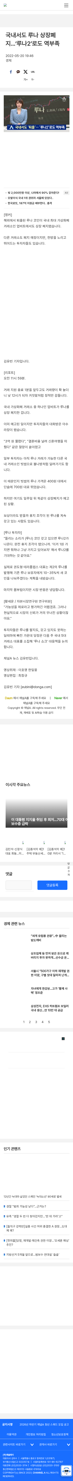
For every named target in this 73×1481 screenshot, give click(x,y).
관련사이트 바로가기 (14, 1444)
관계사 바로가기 (48, 1444)
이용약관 (11, 1434)
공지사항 (7, 1424)
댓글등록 (52, 885)
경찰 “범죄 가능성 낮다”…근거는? (26, 1206)
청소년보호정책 (59, 1434)
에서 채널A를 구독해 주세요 (26, 698)
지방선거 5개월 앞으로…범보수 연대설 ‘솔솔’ (32, 1254)
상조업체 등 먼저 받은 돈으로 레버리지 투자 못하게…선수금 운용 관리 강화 (50, 958)
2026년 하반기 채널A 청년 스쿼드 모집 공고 (44, 1424)
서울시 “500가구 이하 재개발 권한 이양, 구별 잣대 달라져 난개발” (50, 975)
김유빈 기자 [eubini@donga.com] (28, 687)
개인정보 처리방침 (36, 1434)
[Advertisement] (36, 1371)
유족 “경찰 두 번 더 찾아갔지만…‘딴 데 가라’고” (34, 1216)
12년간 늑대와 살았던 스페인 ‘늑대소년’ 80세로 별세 (33, 1196)
